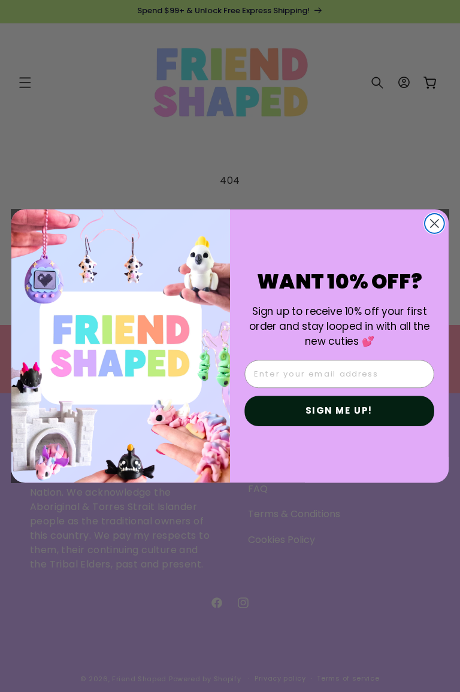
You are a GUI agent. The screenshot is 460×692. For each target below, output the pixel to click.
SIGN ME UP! (339, 410)
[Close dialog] (434, 223)
